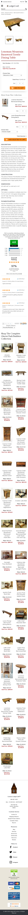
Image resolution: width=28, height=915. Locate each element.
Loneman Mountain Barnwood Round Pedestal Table (21, 678)
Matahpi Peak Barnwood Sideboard (21, 710)
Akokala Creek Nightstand (21, 356)
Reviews (14, 839)
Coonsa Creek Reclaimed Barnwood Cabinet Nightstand (7, 504)
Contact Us (14, 814)
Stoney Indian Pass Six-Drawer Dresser (21, 739)
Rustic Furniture (9, 12)
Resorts (14, 822)
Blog (14, 829)
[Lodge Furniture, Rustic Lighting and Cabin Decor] (13, 6)
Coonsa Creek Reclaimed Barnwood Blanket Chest (7, 473)
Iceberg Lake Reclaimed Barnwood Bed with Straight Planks (21, 566)
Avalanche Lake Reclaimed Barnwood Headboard (7, 383)
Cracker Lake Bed (21, 501)
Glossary (14, 831)
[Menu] (2, 6)
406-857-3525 (14, 799)
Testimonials (14, 835)
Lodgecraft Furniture (15, 911)
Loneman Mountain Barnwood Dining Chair (7, 682)
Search (26, 9)
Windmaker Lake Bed (7, 767)
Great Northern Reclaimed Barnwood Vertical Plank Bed (7, 534)
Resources (14, 837)
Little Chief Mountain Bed (21, 622)
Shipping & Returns (14, 816)
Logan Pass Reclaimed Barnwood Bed (21, 649)
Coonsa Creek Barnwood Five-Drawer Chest (21, 411)
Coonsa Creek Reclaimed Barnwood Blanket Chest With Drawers (21, 474)
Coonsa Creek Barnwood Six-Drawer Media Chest (21, 441)
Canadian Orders (14, 820)
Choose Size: (6, 73)
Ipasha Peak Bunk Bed (7, 593)
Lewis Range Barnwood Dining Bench (7, 622)
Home (2, 12)
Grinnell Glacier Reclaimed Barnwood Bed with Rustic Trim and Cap (21, 534)
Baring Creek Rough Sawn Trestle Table (21, 382)
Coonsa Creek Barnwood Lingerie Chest (7, 445)
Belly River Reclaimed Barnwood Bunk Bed (7, 411)
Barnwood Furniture (18, 12)
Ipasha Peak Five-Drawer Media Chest (21, 594)
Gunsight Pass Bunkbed (7, 563)
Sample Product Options (14, 818)
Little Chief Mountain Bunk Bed (7, 649)
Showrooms (14, 833)
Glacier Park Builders (6, 14)
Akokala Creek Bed (7, 356)
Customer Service (7, 1)
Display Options (10, 325)
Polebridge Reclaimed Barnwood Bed (7, 739)
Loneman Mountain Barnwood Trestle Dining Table (7, 711)
